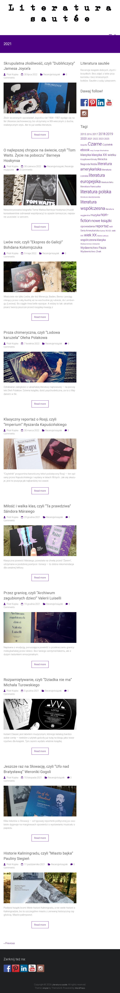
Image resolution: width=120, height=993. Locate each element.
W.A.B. (108, 230)
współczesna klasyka (93, 239)
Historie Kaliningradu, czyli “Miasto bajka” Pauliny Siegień (38, 856)
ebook (85, 150)
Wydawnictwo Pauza (93, 247)
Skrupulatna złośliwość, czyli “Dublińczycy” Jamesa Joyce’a (39, 66)
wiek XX (90, 235)
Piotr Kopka (12, 74)
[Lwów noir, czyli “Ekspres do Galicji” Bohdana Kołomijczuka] (40, 263)
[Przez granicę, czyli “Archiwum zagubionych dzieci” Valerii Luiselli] (40, 613)
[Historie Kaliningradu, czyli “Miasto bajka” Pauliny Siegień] (40, 874)
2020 (83, 138)
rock (111, 227)
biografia (83, 145)
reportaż (102, 226)
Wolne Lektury (102, 236)
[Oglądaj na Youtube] (109, 102)
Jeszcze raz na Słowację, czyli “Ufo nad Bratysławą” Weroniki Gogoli (36, 769)
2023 (101, 139)
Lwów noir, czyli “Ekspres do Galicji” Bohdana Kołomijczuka (33, 245)
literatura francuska (90, 186)
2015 (83, 134)
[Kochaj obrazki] (84, 113)
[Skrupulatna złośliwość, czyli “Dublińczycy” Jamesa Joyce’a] (40, 84)
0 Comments (26, 169)
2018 (102, 134)
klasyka (85, 155)
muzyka (95, 215)
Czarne (95, 144)
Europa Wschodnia (101, 151)
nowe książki (101, 221)
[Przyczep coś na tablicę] (92, 102)
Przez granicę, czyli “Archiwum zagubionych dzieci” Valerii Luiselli (32, 595)
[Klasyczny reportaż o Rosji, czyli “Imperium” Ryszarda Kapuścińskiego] (40, 440)
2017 (95, 134)
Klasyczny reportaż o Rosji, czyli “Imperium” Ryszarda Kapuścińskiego (35, 422)
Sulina (102, 231)
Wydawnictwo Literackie (90, 244)
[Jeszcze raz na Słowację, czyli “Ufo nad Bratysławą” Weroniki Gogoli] (40, 787)
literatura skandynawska (90, 197)
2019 (109, 134)
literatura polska (95, 191)
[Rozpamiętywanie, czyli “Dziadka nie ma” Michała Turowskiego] (40, 700)
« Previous (9, 943)
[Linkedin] (101, 102)
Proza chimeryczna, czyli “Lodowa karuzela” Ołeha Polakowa (32, 335)
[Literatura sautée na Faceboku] (84, 102)
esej (91, 151)
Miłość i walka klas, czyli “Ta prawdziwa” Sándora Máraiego (37, 509)
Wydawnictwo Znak (90, 251)
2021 (89, 138)
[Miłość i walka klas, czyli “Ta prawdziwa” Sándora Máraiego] (40, 527)
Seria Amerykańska (90, 230)
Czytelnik (107, 144)
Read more (40, 134)
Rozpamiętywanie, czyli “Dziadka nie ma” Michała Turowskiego (38, 682)
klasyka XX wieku (104, 155)
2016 (89, 134)
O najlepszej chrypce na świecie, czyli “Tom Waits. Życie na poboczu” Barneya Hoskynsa (39, 155)
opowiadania (87, 226)
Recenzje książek (51, 74)
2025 (106, 139)
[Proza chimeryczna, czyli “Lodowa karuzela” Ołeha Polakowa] (40, 353)
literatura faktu (107, 182)
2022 (95, 139)
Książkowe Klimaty (88, 159)
